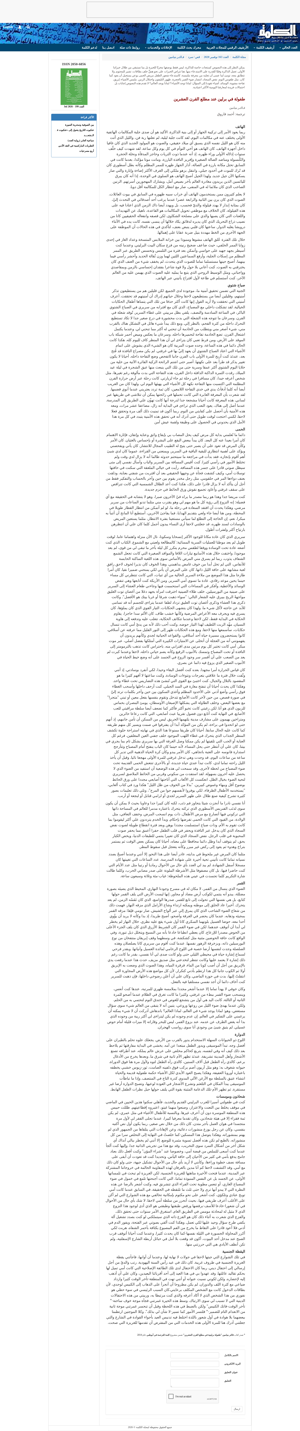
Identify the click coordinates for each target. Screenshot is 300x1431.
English (8, 27)
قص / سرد (194, 57)
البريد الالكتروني (232, 1363)
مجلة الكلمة (239, 57)
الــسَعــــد (89, 135)
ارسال (237, 1409)
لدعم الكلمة (89, 47)
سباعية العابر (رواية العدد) (81, 140)
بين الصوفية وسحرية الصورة (79, 125)
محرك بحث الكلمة (189, 47)
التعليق (227, 1381)
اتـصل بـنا (108, 47)
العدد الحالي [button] (289, 47)
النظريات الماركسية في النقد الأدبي (76, 145)
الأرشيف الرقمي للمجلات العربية (227, 47)
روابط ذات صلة (130, 47)
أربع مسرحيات (86, 151)
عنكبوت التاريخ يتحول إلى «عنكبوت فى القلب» (70, 130)
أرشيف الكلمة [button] (264, 47)
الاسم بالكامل (231, 1355)
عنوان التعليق (231, 1372)
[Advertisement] (150, 10)
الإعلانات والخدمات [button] (159, 47)
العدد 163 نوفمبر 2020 (216, 57)
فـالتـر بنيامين (176, 57)
